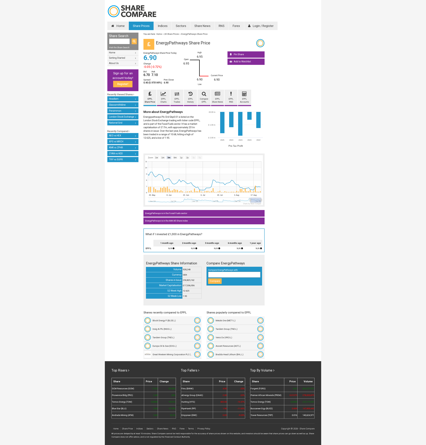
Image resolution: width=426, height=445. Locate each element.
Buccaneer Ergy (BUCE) (262, 408)
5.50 (155, 408)
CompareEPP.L (204, 100)
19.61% (172, 402)
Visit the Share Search (119, 47)
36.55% (172, 388)
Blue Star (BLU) (119, 408)
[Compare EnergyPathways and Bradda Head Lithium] (260, 354)
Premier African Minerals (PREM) (266, 395)
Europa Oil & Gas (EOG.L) (165, 346)
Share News (202, 26)
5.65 (155, 415)
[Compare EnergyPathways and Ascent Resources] (260, 346)
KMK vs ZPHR (116, 147)
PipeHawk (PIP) (188, 408)
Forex (236, 26)
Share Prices (141, 26)
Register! (122, 84)
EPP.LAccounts (244, 100)
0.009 (294, 408)
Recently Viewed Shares (120, 94)
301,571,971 (308, 388)
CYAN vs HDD (116, 153)
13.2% (172, 415)
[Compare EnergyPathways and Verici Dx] (260, 337)
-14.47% (241, 402)
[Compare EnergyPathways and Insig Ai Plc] (197, 329)
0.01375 (293, 395)
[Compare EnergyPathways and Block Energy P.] (197, 320)
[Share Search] (134, 41)
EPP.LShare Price (150, 100)
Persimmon (115, 110)
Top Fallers (189, 370)
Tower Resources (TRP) (262, 415)
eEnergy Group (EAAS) (192, 395)
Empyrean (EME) (189, 415)
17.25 (154, 388)
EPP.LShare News (217, 100)
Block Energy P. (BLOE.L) (164, 320)
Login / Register (263, 26)
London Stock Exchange (121, 116)
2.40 (155, 395)
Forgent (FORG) (258, 388)
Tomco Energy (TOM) (122, 402)
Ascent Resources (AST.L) (228, 346)
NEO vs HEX (115, 135)
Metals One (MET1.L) (225, 320)
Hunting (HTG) (188, 402)
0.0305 (154, 402)
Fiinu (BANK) (187, 388)
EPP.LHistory (190, 100)
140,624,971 (308, 415)
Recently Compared (118, 131)
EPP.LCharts (163, 100)
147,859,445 (308, 408)
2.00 (224, 395)
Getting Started (117, 58)
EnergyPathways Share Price (194, 34)
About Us (114, 63)
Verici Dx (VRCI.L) (224, 337)
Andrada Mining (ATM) (123, 415)
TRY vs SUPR (116, 159)
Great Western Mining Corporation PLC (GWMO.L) (172, 354)
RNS (221, 26)
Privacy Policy (203, 428)
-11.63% (241, 408)
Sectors (181, 26)
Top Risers (119, 370)
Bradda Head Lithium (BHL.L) (229, 354)
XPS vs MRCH (116, 141)
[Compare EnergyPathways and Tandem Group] (197, 337)
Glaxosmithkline (117, 104)
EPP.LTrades (177, 100)
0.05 (224, 415)
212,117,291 (308, 402)
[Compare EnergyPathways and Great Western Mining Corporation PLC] (197, 354)
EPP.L (148, 248)
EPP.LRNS (231, 100)
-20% (242, 388)
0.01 (295, 388)
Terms (191, 428)
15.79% (172, 408)
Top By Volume (261, 370)
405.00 (223, 402)
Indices (163, 26)
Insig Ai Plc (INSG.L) (162, 329)
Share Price (127, 428)
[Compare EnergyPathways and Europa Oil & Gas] (197, 346)
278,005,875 (308, 395)
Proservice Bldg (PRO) (122, 395)
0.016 (294, 415)
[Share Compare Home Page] (131, 11)
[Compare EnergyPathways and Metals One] (260, 320)
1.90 (224, 408)
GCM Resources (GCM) (123, 388)
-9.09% (241, 415)
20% (173, 395)
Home (120, 26)
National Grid (115, 122)
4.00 (224, 388)
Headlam (113, 98)
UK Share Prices (171, 34)
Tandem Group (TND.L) (163, 337)
